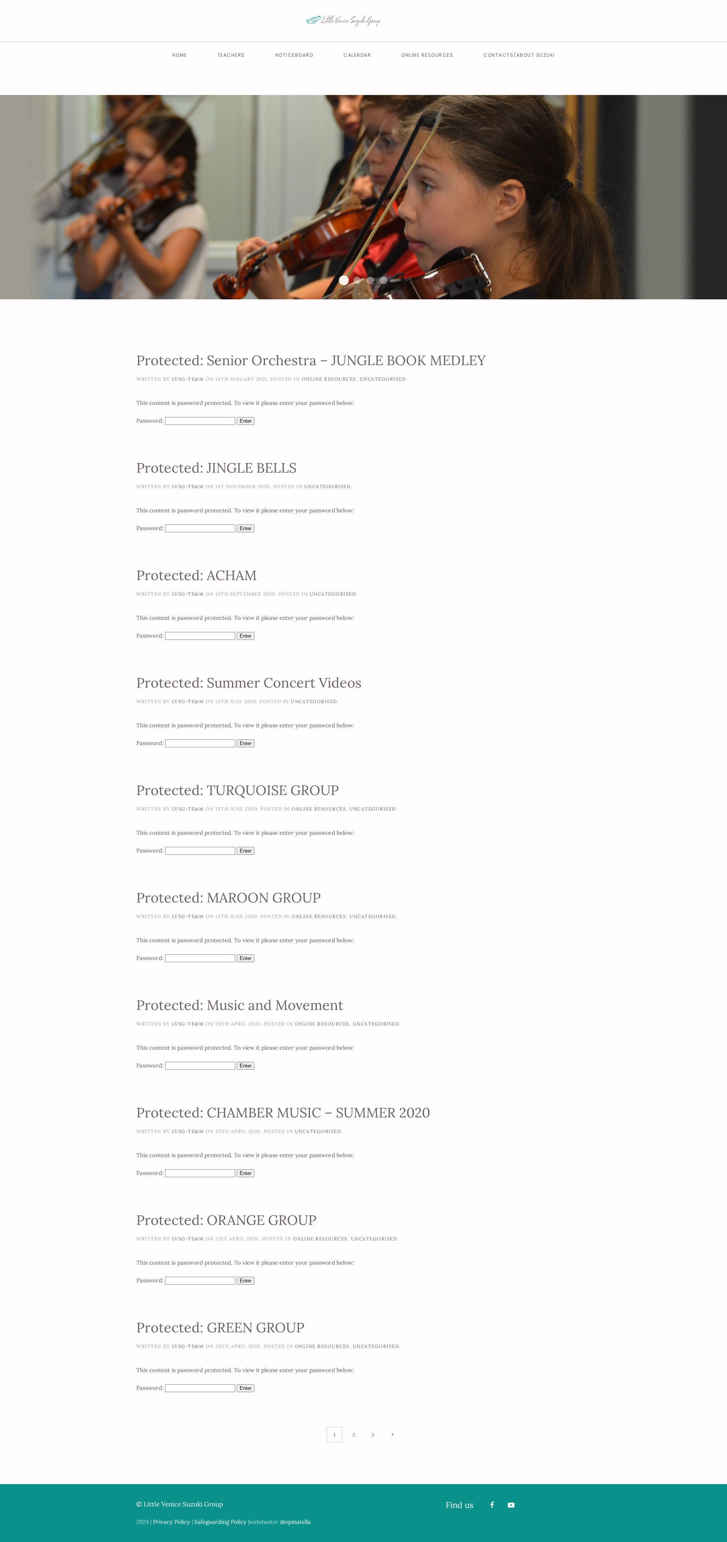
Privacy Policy (171, 1521)
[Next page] (392, 1434)
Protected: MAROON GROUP (228, 897)
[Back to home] (363, 20)
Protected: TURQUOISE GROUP (237, 790)
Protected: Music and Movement (239, 1005)
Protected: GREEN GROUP (220, 1327)
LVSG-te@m (188, 379)
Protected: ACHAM (196, 575)
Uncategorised (383, 379)
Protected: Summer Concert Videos (249, 682)
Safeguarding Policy (220, 1521)
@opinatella (295, 1521)
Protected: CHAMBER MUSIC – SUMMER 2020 (283, 1112)
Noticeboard (294, 55)
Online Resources (427, 55)
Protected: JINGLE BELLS (216, 467)
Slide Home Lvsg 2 (344, 280)
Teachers (231, 55)
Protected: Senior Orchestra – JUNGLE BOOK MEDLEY (311, 360)
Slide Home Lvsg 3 (357, 280)
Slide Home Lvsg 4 (370, 280)
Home (179, 55)
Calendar (357, 55)
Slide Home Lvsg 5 (383, 280)
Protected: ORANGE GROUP (226, 1220)
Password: (150, 420)
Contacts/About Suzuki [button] (519, 55)
